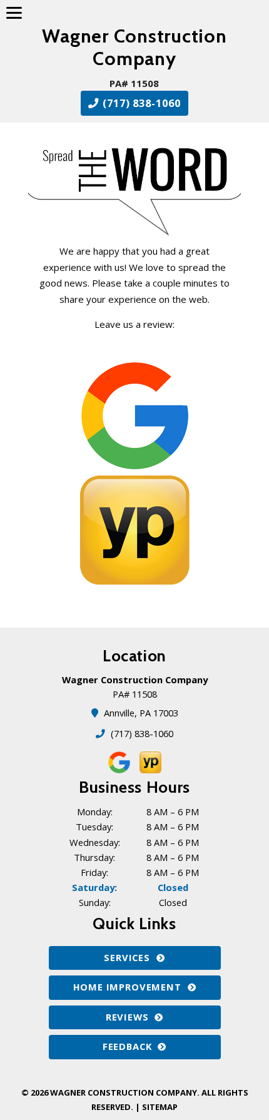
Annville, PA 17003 (141, 712)
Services (127, 957)
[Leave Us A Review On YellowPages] (135, 528)
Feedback (127, 1046)
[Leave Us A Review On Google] (135, 414)
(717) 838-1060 (140, 103)
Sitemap (160, 1106)
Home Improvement (127, 986)
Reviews (127, 1017)
